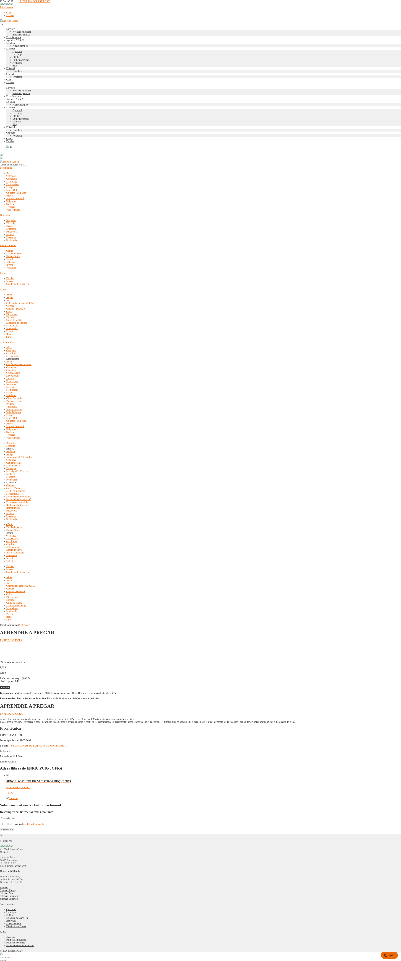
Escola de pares (14, 253)
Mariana (10, 387)
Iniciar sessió (6, 7)
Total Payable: (7, 681)
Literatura (11, 228)
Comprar (5, 687)
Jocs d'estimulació (15, 552)
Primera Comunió (15, 198)
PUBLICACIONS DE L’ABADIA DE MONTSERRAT (38, 745)
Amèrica (10, 451)
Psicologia (11, 237)
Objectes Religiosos (16, 192)
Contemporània (13, 462)
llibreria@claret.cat (16, 866)
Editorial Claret (13, 923)
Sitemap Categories (9, 896)
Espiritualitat (6, 167)
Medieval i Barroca (15, 491)
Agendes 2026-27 (15, 40)
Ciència (10, 306)
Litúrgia (10, 187)
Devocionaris (12, 375)
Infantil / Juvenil (8, 245)
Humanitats (5, 215)
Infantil (9, 259)
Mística (9, 392)
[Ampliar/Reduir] (1, 957)
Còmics (10, 544)
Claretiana (11, 370)
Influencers (11, 262)
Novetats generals (21, 34)
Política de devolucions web (20, 945)
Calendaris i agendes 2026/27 (20, 303)
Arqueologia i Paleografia (19, 457)
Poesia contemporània (17, 502)
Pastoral (10, 195)
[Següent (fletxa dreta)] (4, 960)
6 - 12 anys (11, 541)
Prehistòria (11, 479)
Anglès (9, 297)
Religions (11, 201)
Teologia (10, 207)
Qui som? (17, 51)
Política (10, 234)
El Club (16, 57)
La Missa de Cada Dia (17, 918)
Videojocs (11, 267)
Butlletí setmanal (21, 60)
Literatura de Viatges (16, 322)
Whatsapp (17, 76)
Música (9, 281)
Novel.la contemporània (18, 496)
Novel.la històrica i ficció (18, 499)
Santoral (10, 204)
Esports (10, 317)
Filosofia (10, 223)
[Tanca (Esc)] (10, 957)
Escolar (3, 273)
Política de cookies (15, 942)
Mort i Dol (11, 190)
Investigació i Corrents (17, 471)
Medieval (11, 474)
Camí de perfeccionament (18, 364)
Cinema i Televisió (15, 308)
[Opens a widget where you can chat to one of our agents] (389, 955)
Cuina (9, 311)
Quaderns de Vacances (17, 284)
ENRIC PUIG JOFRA (11, 640)
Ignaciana (11, 384)
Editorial (10, 68)
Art (8, 300)
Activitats (17, 62)
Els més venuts (13, 37)
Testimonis (11, 406)
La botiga (17, 54)
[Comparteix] (7, 957)
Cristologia (11, 178)
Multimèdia (12, 328)
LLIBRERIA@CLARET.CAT (34, 1)
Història (10, 226)
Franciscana (12, 381)
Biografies (11, 220)
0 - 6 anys (11, 535)
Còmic (9, 250)
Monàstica (11, 395)
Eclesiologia (12, 181)
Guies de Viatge (14, 320)
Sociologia (11, 240)
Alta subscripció (21, 45)
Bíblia (9, 173)
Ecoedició (17, 71)
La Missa (10, 43)
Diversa (10, 378)
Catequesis (24, 625)
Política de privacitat (16, 939)
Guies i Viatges (13, 488)
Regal (9, 334)
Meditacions (12, 389)
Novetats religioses (22, 31)
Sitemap (4, 887)
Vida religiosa (13, 209)
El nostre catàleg (11, 161)
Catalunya (11, 460)
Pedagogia (11, 231)
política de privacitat (34, 824)
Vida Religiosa (13, 412)
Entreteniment (13, 547)
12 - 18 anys (12, 538)
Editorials (11, 342)
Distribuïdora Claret (16, 926)
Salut (8, 337)
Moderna (10, 476)
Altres (3, 289)
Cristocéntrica (13, 373)
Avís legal (11, 937)
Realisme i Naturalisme (17, 505)
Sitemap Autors (7, 893)
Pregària (10, 404)
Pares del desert (14, 401)
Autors (3, 342)
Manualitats (12, 325)
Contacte (10, 74)
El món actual (13, 465)
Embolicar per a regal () (15, 678)
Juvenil (9, 265)
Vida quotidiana (14, 409)
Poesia (9, 331)
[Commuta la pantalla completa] (4, 957)
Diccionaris (12, 314)
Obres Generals (14, 398)
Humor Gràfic (13, 256)
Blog (15, 65)
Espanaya (11, 468)
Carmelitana (12, 367)
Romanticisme (13, 507)
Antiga (9, 454)
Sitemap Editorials (9, 898)
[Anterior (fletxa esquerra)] (1, 960)
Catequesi (11, 176)
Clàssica (10, 485)
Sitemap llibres (7, 890)
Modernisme (12, 493)
